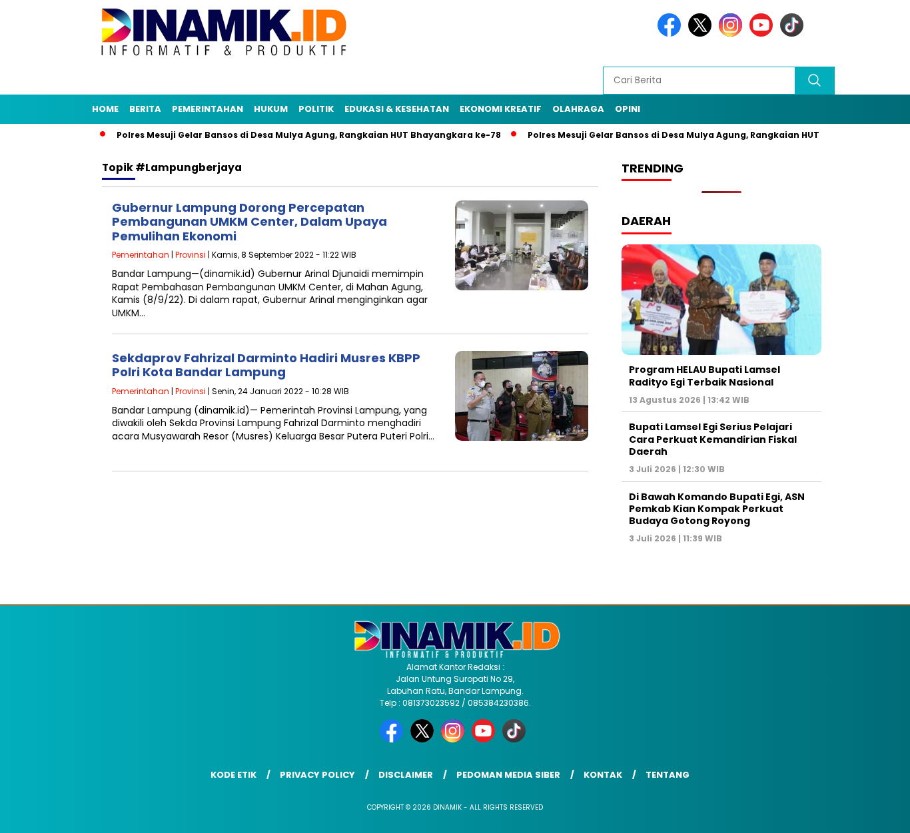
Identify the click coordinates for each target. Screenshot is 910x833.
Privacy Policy (317, 774)
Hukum (271, 109)
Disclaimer (405, 774)
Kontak (603, 774)
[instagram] (733, 34)
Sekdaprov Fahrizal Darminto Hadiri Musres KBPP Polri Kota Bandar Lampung (266, 365)
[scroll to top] (872, 812)
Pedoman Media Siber (508, 774)
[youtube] (763, 34)
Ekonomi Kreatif (501, 109)
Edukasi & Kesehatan (396, 109)
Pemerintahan (207, 109)
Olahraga (578, 109)
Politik (316, 109)
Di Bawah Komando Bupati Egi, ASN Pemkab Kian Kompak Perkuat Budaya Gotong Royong (717, 508)
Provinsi (190, 254)
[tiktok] (794, 34)
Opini (627, 109)
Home (105, 109)
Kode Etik (233, 774)
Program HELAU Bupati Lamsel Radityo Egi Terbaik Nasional (704, 375)
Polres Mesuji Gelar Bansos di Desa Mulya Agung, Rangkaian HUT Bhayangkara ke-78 (285, 134)
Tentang (667, 774)
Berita (145, 109)
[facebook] (671, 34)
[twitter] (702, 34)
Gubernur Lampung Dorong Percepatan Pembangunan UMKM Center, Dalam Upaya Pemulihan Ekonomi (249, 221)
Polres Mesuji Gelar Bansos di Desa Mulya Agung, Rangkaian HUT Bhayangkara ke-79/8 (700, 134)
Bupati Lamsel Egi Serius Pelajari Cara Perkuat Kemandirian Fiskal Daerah (713, 438)
